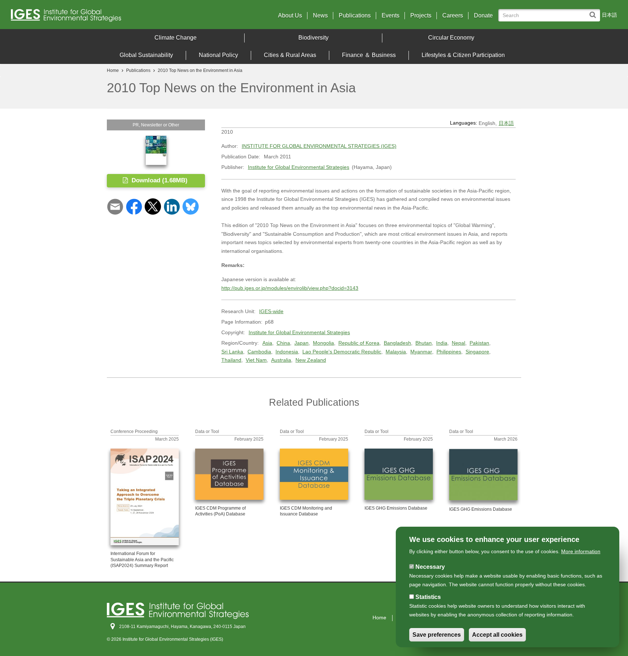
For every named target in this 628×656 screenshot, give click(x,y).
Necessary (430, 567)
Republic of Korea (358, 343)
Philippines (448, 352)
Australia (281, 360)
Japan (301, 343)
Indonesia (286, 352)
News (320, 16)
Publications (355, 16)
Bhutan (423, 343)
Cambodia (259, 352)
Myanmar (421, 352)
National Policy (218, 55)
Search (594, 11)
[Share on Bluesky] (190, 206)
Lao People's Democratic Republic (341, 352)
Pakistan (479, 343)
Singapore (477, 352)
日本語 (609, 15)
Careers (452, 16)
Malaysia (396, 352)
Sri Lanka (232, 352)
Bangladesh (397, 343)
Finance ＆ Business (369, 55)
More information (580, 551)
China (283, 343)
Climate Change (175, 38)
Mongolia (323, 343)
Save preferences (436, 635)
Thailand (231, 360)
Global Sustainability (146, 55)
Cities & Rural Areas (290, 55)
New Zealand (310, 360)
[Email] (115, 206)
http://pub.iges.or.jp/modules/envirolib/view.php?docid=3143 (289, 288)
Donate (483, 16)
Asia (267, 343)
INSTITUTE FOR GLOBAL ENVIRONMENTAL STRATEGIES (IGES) (319, 146)
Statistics (428, 597)
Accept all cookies (497, 635)
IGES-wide (271, 311)
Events (390, 16)
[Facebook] (134, 206)
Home (113, 70)
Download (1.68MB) (159, 180)
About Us (290, 16)
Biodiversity (313, 38)
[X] (153, 206)
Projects (420, 16)
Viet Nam (256, 360)
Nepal (458, 343)
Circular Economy (451, 38)
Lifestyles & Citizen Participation (463, 55)
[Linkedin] (172, 206)
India (441, 343)
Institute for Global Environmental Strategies (298, 167)
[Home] (85, 17)
